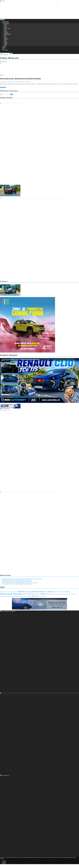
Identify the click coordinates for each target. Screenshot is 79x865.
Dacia (5, 27)
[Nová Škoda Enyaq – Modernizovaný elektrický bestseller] (39, 69)
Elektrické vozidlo (6, 594)
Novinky (3, 46)
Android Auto (10, 591)
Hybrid (43, 594)
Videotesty (4, 47)
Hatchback (33, 594)
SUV (33, 596)
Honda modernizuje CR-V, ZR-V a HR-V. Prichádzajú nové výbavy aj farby (17, 583)
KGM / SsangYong (7, 34)
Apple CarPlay (14, 591)
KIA (5, 35)
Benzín (42, 591)
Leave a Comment (26, 81)
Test (36, 596)
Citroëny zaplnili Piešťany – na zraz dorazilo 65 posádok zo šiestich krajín (17, 581)
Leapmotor (6, 32)
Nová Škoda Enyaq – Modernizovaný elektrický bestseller (20, 78)
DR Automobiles (7, 28)
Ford (5, 29)
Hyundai (5, 31)
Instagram (4, 862)
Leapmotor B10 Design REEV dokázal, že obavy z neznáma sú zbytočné (16, 580)
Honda (5, 30)
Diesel (55, 591)
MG (5, 37)
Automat (21, 591)
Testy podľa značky (5, 22)
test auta (39, 596)
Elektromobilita (25, 594)
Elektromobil (17, 594)
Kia (55, 594)
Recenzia (17, 596)
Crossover (50, 591)
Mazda (5, 36)
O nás (3, 48)
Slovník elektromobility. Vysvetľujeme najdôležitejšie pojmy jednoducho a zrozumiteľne (19, 582)
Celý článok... (3, 87)
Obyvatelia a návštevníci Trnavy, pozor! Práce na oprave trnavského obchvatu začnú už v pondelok (22, 578)
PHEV (4, 596)
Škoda (5, 45)
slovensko (29, 596)
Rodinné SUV (25, 596)
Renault (5, 43)
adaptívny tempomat (4, 591)
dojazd (58, 591)
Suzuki (5, 44)
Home (1, 54)
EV (30, 594)
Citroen (5, 26)
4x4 (0, 591)
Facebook (4, 860)
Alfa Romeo (6, 23)
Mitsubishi (6, 38)
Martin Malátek (19, 81)
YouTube (4, 863)
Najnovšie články (5, 21)
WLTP (43, 596)
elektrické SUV (67, 591)
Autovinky (27, 591)
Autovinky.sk (35, 591)
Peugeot (5, 42)
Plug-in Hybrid (12, 596)
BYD (45, 591)
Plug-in (7, 596)
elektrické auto (61, 591)
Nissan (5, 39)
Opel (5, 40)
